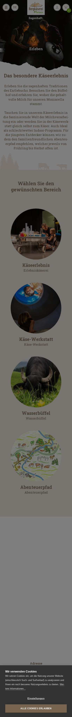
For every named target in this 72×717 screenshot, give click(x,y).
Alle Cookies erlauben (35, 708)
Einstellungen (36, 698)
